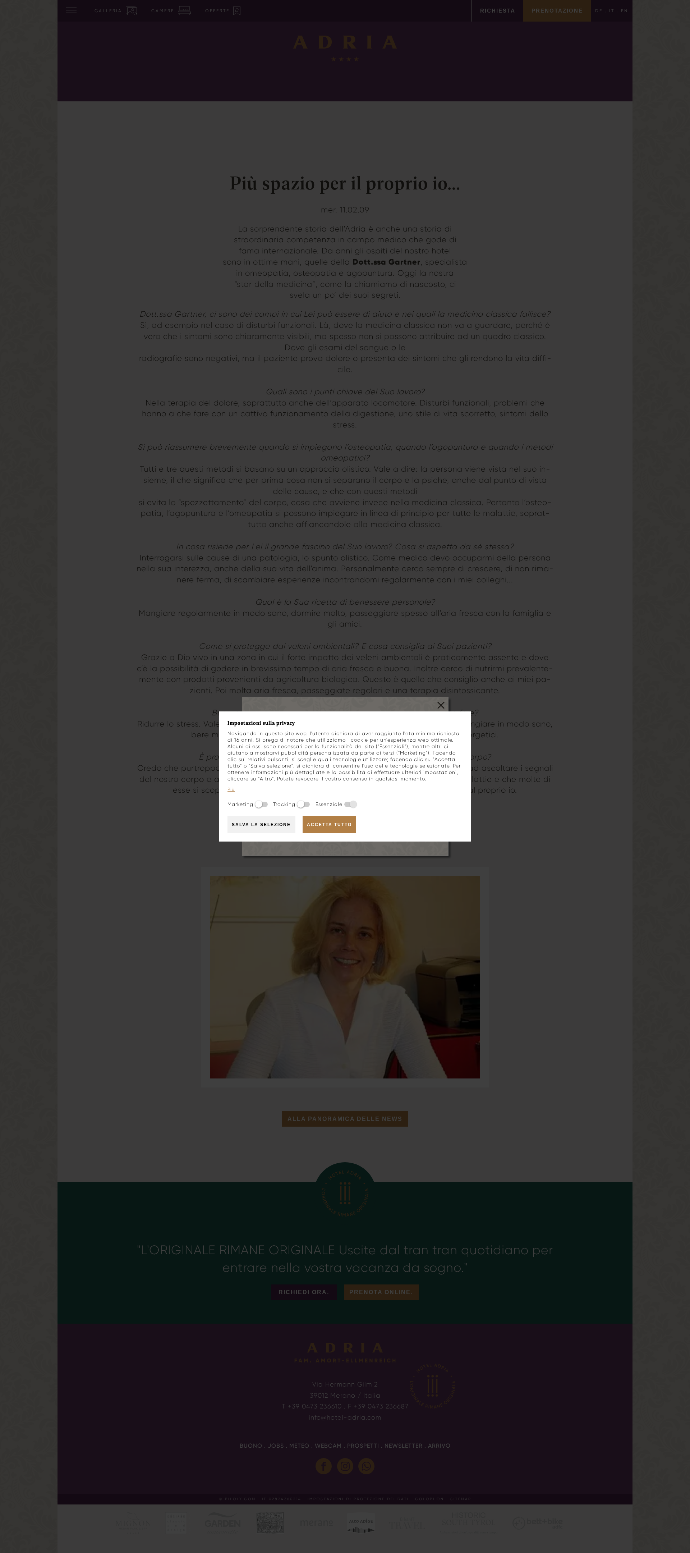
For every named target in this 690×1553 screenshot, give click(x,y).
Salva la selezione (261, 824)
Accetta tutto (329, 824)
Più (231, 789)
